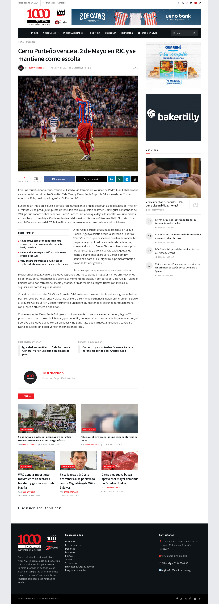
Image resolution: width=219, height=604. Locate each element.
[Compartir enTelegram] (127, 179)
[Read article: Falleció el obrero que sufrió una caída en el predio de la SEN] (109, 418)
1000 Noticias (31, 598)
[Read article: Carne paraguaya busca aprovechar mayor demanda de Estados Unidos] (119, 460)
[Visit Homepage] (42, 17)
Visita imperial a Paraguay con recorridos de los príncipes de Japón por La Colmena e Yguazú (177, 267)
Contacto (61, 2)
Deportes (127, 32)
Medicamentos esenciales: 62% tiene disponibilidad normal (164, 203)
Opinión (69, 559)
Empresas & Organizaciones (79, 566)
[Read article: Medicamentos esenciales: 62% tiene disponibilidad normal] (173, 178)
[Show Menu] (22, 33)
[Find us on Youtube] (195, 3)
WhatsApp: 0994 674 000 (175, 563)
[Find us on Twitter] (183, 3)
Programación (48, 2)
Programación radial (75, 570)
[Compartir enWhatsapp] (119, 179)
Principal (86, 67)
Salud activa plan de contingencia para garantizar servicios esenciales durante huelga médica (41, 244)
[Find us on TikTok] (200, 3)
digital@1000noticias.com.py (177, 570)
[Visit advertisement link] (136, 17)
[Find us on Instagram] (187, 3)
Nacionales (49, 32)
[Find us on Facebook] (178, 3)
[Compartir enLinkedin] (111, 179)
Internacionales (73, 32)
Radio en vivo (149, 32)
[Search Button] (195, 33)
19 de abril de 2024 (58, 67)
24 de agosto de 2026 (50, 444)
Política (95, 32)
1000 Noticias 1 (29, 444)
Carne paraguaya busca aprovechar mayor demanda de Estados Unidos (119, 478)
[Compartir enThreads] (134, 179)
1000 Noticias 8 (92, 444)
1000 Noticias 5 (36, 67)
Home (21, 42)
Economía (110, 32)
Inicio (34, 32)
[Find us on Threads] (191, 3)
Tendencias (71, 563)
